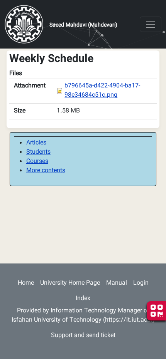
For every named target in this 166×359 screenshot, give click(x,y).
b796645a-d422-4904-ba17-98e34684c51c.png (102, 90)
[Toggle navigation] (150, 24)
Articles (36, 143)
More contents (45, 171)
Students (38, 152)
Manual (116, 283)
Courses (37, 161)
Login (141, 283)
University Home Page (70, 283)
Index (83, 299)
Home (26, 283)
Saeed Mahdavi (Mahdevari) (83, 25)
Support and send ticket (83, 336)
